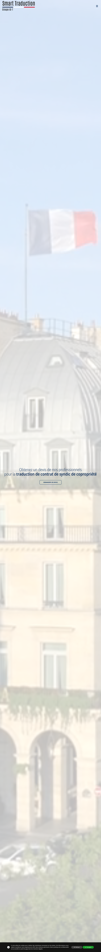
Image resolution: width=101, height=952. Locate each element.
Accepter (89, 947)
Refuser (77, 947)
